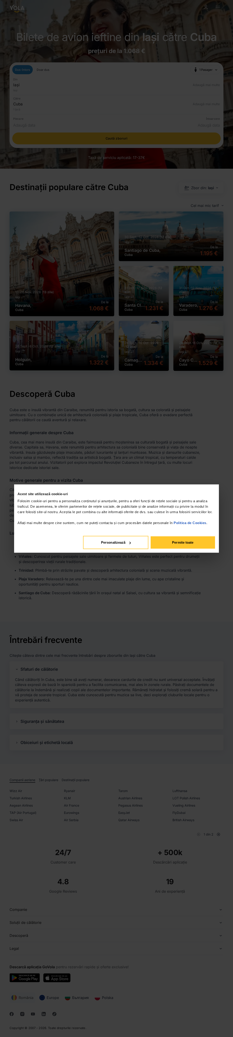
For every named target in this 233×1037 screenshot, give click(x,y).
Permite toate (182, 542)
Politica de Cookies (190, 523)
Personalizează (113, 542)
